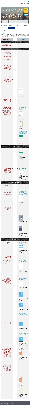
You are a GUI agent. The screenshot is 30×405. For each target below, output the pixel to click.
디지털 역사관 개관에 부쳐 (6, 403)
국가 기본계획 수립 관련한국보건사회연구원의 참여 (11, 21)
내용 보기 (26, 15)
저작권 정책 (1, 403)
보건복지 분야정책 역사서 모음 (25, 21)
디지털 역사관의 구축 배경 (12, 403)
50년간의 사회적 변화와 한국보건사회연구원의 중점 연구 (5, 21)
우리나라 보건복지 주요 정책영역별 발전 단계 (18, 21)
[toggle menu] (29, 1)
